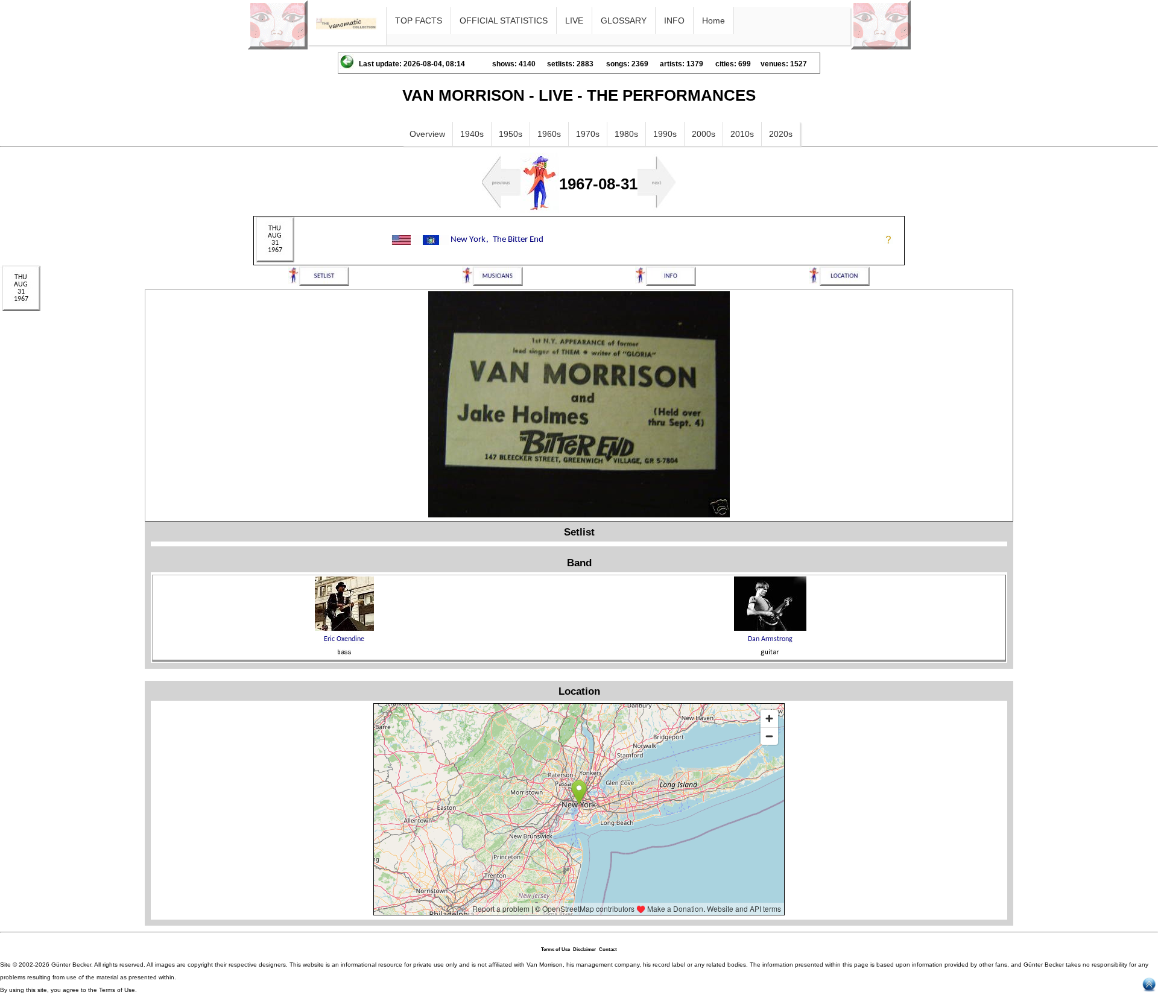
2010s (742, 134)
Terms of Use (555, 949)
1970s (588, 134)
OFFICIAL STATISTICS (504, 20)
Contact (608, 949)
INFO (674, 20)
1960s (549, 134)
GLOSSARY (624, 20)
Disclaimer (584, 949)
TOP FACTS (418, 20)
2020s (781, 134)
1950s (510, 134)
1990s (665, 134)
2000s (703, 134)
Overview (427, 134)
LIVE (574, 20)
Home (713, 20)
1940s (472, 134)
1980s (626, 134)
